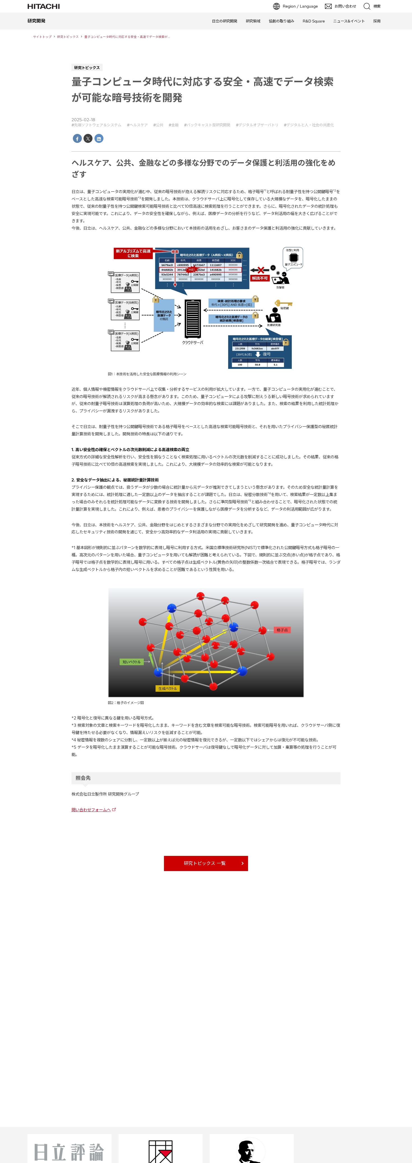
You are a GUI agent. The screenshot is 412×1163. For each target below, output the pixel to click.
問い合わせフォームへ (91, 809)
